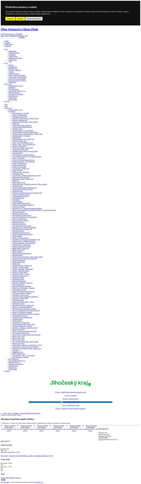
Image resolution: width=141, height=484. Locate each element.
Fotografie (8, 46)
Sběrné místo (12, 82)
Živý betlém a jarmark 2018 (20, 333)
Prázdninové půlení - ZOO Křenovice (23, 162)
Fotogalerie (11, 87)
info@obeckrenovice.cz (8, 34)
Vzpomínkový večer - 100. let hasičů (23, 355)
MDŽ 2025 (15, 181)
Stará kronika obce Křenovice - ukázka (24, 309)
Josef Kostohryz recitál (19, 290)
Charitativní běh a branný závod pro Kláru (25, 151)
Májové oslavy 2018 (18, 336)
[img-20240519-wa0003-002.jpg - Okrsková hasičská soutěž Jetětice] (58, 427)
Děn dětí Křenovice (18, 231)
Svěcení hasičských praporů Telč (22, 229)
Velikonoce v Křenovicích (20, 298)
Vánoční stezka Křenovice (20, 196)
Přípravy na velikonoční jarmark (22, 312)
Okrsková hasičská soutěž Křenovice (23, 291)
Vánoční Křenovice (18, 198)
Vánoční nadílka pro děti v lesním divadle (25, 132)
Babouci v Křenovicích (19, 146)
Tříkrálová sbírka (17, 255)
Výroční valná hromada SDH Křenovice (24, 188)
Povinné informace (14, 53)
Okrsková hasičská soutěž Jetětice (22, 234)
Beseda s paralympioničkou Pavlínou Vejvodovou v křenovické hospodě (34, 210)
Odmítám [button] (20, 19)
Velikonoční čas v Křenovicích (21, 245)
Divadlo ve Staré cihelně (19, 272)
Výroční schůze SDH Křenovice (22, 127)
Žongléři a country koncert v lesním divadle (25, 118)
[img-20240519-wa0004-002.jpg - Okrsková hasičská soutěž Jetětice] (74, 427)
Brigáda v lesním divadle (19, 120)
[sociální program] (70, 399)
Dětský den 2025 (17, 170)
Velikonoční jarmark (18, 303)
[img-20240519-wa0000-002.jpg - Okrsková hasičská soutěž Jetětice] (9, 427)
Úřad (6, 49)
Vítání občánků (17, 236)
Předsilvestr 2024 (17, 191)
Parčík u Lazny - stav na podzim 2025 (23, 144)
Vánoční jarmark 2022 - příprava (22, 326)
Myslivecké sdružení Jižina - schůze (23, 302)
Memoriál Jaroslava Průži (20, 213)
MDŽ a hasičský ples (18, 354)
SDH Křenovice (13, 96)
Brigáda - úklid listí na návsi (20, 271)
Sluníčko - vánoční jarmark (20, 267)
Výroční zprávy (13, 56)
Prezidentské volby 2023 (19, 316)
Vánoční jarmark (17, 201)
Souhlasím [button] (10, 19)
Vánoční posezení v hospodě (21, 136)
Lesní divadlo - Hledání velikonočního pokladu (26, 175)
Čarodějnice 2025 (17, 174)
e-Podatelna (12, 54)
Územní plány (12, 60)
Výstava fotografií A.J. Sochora (21, 293)
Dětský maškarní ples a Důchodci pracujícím (25, 314)
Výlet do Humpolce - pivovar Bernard (23, 243)
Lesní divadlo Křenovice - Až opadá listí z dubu (26, 156)
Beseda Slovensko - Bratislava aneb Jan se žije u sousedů (29, 184)
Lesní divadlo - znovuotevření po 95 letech (25, 347)
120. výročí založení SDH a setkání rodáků (25, 342)
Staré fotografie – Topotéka (20, 113)
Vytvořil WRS (5, 482)
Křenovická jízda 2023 (19, 281)
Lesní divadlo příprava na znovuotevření (24, 217)
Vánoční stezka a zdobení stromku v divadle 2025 (27, 134)
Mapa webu (4, 36)
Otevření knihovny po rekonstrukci (22, 130)
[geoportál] (70, 395)
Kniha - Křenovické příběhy (17, 75)
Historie (10, 65)
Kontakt (7, 101)
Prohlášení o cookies (26, 456)
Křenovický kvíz (17, 186)
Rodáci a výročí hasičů (19, 167)
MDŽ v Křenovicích (18, 250)
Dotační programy (13, 73)
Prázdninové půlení (18, 222)
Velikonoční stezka (18, 300)
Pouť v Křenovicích (18, 284)
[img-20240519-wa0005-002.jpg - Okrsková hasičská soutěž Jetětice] (90, 427)
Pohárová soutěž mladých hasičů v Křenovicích (26, 348)
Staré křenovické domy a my (21, 232)
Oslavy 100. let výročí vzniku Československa (26, 335)
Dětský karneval (17, 252)
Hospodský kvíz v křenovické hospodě (24, 227)
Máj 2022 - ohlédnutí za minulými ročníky (25, 328)
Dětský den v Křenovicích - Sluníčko (23, 288)
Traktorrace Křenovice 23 (20, 276)
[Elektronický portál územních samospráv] (70, 408)
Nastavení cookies (14, 456)
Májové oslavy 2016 (18, 340)
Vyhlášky (11, 72)
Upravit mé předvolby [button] (34, 19)
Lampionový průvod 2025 (20, 149)
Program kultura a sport (15, 86)
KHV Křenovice (13, 89)
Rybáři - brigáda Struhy (19, 163)
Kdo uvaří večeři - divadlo (20, 220)
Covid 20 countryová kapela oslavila (23, 160)
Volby (10, 61)
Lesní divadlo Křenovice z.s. (17, 91)
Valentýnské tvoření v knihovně (21, 125)
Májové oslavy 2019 (18, 329)
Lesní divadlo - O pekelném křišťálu (23, 155)
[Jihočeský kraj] (71, 389)
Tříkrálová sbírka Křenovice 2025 (22, 189)
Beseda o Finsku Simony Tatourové (23, 205)
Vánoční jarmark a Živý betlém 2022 (23, 324)
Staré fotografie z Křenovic (20, 357)
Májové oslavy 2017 (18, 338)
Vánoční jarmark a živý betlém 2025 (23, 139)
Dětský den (15, 123)
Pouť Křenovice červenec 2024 (21, 226)
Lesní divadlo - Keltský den (20, 168)
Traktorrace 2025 (17, 153)
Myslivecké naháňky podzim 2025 (22, 148)
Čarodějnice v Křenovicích (20, 295)
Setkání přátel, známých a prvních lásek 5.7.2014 (27, 345)
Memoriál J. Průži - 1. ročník (21, 274)
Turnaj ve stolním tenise (19, 115)
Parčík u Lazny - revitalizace (21, 172)
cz (1, 413)
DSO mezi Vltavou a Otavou (17, 80)
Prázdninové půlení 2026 (19, 117)
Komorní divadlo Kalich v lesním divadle (24, 122)
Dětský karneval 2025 (19, 182)
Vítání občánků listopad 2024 (21, 203)
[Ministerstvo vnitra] (70, 405)
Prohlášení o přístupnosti (16, 36)
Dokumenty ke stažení (15, 58)
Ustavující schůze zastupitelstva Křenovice (25, 297)
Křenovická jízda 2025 (19, 165)
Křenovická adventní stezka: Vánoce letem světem (27, 257)
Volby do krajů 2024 (18, 212)
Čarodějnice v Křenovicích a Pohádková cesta (26, 239)
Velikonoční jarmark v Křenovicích (23, 179)
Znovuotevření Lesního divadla (21, 215)
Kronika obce (12, 98)
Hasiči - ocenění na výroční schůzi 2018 (24, 331)
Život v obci (8, 84)
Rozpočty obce (13, 68)
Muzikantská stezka (18, 279)
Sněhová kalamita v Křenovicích (22, 265)
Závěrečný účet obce (14, 70)
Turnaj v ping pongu (18, 158)
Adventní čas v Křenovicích (20, 322)
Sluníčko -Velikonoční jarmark (21, 246)
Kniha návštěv (12, 99)
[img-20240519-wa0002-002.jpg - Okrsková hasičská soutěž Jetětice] (41, 427)
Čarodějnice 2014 (17, 352)
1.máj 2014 (15, 350)
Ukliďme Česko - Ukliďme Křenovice (23, 241)
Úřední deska (9, 44)
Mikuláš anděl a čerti (18, 262)
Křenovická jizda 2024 (19, 224)
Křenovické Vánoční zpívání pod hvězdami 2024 (27, 193)
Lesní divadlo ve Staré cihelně (17, 77)
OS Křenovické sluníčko (15, 94)
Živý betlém (16, 200)
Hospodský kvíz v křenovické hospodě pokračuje (27, 208)
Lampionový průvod (18, 207)
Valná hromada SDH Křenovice (22, 253)
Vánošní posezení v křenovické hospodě (24, 258)
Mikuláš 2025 (16, 137)
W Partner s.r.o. (39, 482)
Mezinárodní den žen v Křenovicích (23, 305)
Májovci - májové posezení (20, 238)
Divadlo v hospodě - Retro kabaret (22, 269)
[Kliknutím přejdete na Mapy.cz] (11, 478)
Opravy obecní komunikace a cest (22, 143)
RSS (26, 36)
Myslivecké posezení (18, 260)
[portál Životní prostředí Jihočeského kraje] (70, 392)
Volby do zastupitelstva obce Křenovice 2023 (26, 310)
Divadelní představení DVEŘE (21, 286)
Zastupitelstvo (12, 67)
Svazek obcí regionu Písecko (17, 79)
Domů (6, 41)
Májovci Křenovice (14, 93)
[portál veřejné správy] (70, 402)
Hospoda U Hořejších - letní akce (22, 283)
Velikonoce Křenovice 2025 (20, 177)
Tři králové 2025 (17, 129)
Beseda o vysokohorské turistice (22, 307)
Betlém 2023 (16, 264)
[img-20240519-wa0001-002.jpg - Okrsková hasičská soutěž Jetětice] (25, 427)
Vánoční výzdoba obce (19, 141)
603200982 (19, 34)
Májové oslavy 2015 (18, 343)
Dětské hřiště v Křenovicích (20, 248)
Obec (6, 63)
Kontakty (7, 43)
